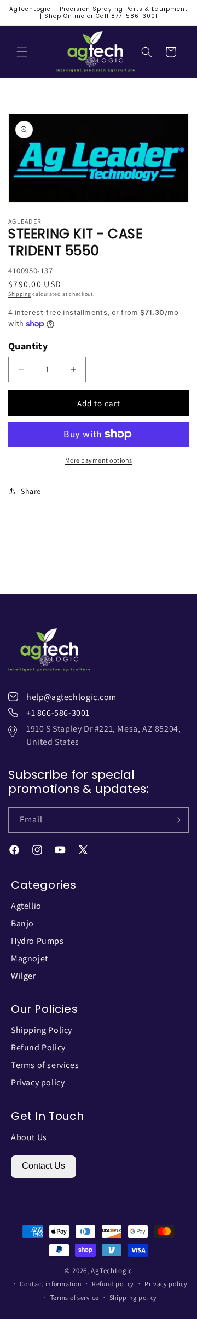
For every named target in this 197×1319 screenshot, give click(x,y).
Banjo (22, 923)
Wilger (23, 976)
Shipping (19, 293)
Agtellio (26, 906)
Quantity (28, 346)
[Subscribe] (176, 820)
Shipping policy (133, 1297)
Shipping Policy (41, 1030)
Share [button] (31, 491)
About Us (29, 1137)
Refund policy (113, 1284)
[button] (22, 52)
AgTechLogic (111, 1270)
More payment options (98, 460)
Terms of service (74, 1297)
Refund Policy (38, 1047)
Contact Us (43, 1165)
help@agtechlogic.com (71, 697)
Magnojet (29, 958)
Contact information (51, 1284)
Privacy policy (38, 1082)
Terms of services (45, 1065)
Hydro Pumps (37, 941)
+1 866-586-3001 (58, 713)
